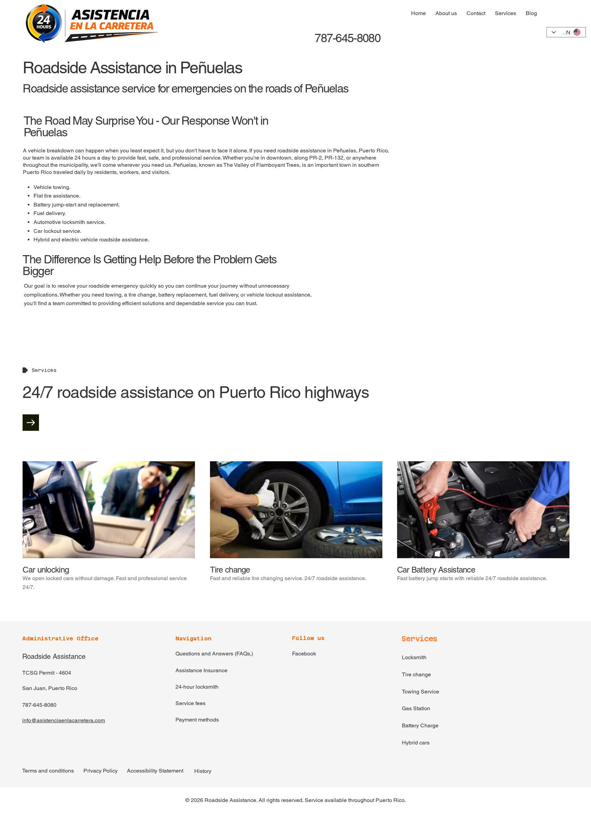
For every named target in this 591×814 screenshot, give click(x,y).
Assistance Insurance (201, 670)
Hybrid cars (416, 742)
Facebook (304, 653)
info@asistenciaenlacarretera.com (63, 720)
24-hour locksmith (197, 687)
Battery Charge (420, 725)
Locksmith (414, 657)
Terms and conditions (48, 770)
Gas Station (416, 708)
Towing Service (420, 691)
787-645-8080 (346, 38)
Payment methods (197, 719)
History (202, 771)
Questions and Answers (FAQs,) (214, 653)
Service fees (190, 703)
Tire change (416, 674)
